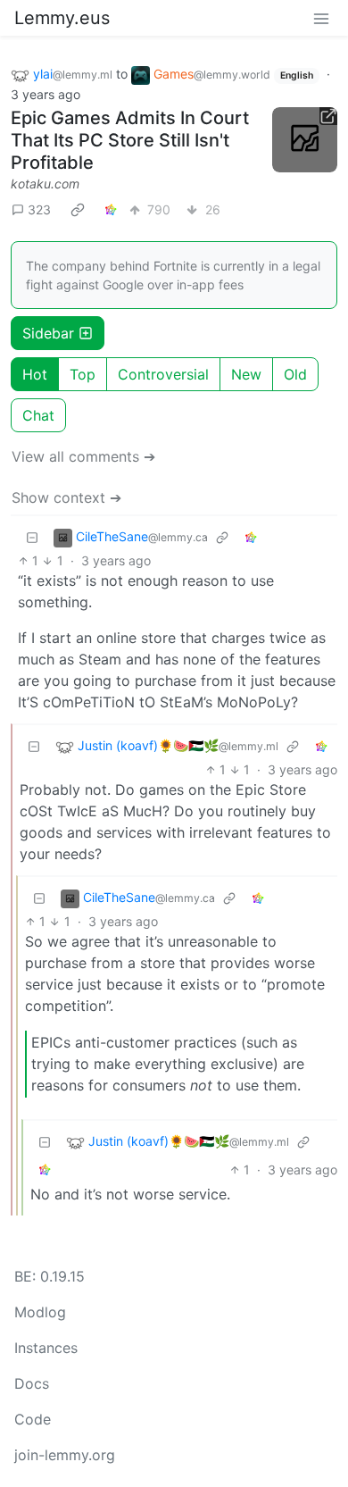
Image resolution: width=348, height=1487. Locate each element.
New (246, 374)
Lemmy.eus (62, 18)
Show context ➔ (66, 497)
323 (39, 209)
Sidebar (48, 333)
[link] (77, 210)
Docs (31, 1383)
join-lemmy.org (64, 1455)
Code (32, 1419)
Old (295, 374)
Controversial (163, 374)
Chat (38, 415)
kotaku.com (45, 183)
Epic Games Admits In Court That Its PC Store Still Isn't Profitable (130, 140)
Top (82, 374)
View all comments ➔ (83, 456)
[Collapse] (32, 537)
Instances (46, 1348)
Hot (34, 374)
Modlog (40, 1312)
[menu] (321, 17)
